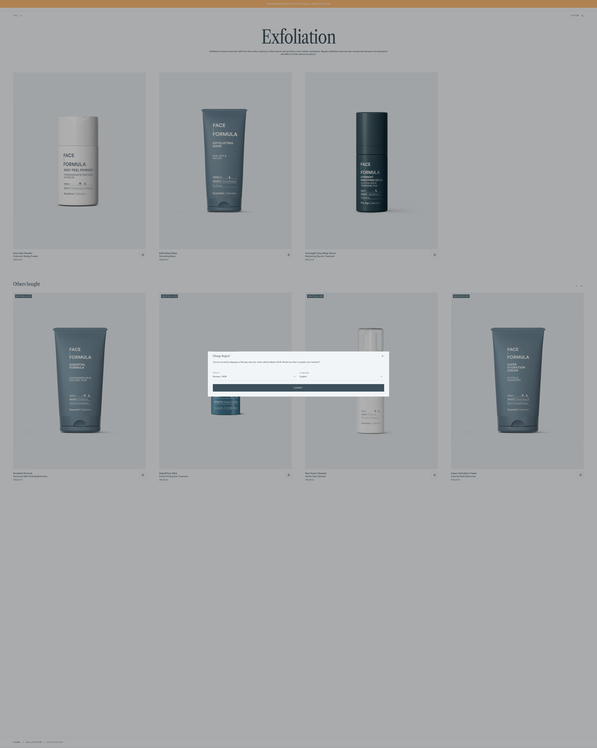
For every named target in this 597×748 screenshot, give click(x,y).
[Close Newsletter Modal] (382, 356)
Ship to (216, 373)
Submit (298, 388)
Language (304, 373)
